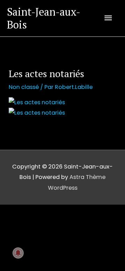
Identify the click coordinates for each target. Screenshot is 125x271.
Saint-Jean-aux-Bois (43, 18)
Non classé (24, 87)
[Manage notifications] (18, 252)
